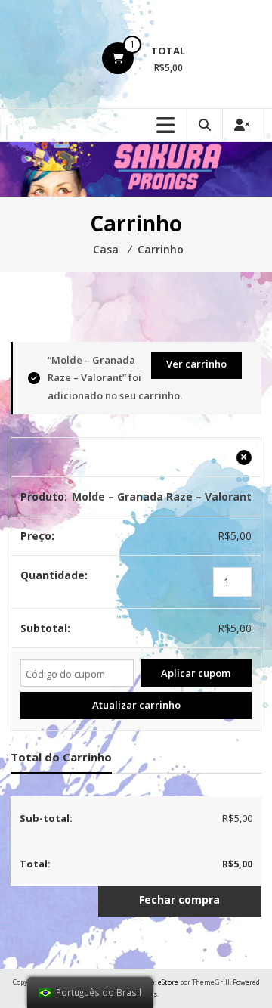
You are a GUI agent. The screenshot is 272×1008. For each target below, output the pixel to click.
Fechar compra (179, 899)
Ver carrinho (196, 364)
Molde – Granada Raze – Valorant (162, 496)
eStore (168, 982)
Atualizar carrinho (136, 705)
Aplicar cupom (195, 673)
